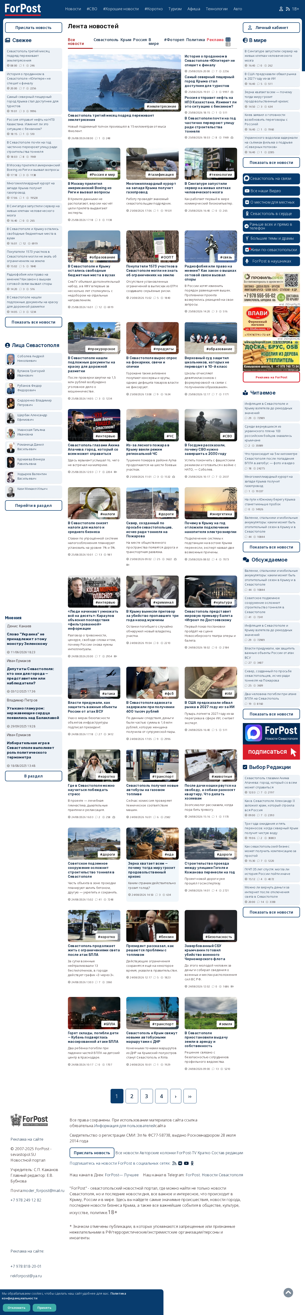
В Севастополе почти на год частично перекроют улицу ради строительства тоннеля (210, 124)
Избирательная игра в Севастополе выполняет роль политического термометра (30, 750)
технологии (222, 174)
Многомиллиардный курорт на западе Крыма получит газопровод (151, 188)
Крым (125, 39)
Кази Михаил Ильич (32, 488)
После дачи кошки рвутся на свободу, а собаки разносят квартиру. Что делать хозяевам (210, 792)
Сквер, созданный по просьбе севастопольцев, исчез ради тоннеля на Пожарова (149, 529)
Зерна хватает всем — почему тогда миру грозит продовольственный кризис (151, 870)
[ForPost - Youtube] (186, 1163)
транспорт (164, 776)
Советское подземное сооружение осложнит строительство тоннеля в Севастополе (91, 870)
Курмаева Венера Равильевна (31, 461)
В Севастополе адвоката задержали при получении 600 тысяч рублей (150, 707)
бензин (167, 936)
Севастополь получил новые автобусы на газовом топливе (152, 790)
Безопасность (220, 936)
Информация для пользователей (124, 1125)
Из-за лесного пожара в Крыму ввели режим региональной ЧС (148, 449)
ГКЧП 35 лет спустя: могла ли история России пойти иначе (267, 871)
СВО (228, 436)
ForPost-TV (186, 1152)
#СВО (92, 8)
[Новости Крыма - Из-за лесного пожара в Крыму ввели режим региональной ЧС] (152, 411)
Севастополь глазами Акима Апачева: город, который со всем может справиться (94, 449)
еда (170, 854)
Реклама (215, 39)
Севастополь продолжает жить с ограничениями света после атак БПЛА (94, 950)
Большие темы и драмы (272, 238)
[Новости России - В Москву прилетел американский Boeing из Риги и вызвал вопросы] (94, 150)
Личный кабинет (272, 27)
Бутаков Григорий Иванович (31, 373)
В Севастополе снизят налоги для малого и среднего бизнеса (88, 527)
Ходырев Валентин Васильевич (32, 476)
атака (110, 693)
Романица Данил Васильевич (30, 446)
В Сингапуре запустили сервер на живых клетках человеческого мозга (208, 188)
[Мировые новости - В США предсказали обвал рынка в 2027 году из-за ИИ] (211, 669)
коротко (108, 776)
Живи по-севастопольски (273, 250)
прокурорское (102, 349)
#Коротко (154, 8)
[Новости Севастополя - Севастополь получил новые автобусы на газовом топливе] (152, 751)
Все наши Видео (265, 191)
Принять (44, 1307)
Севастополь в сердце (271, 213)
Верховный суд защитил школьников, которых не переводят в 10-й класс (207, 362)
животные (223, 776)
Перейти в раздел (33, 505)
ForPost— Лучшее (122, 1174)
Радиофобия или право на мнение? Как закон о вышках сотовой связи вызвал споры (210, 272)
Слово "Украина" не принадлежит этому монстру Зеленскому (27, 639)
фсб (170, 693)
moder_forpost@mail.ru (43, 1190)
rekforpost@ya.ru (26, 1275)
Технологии (217, 8)
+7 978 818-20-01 (26, 1266)
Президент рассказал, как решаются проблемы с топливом (150, 950)
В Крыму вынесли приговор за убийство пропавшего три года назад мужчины (152, 616)
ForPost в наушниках (271, 261)
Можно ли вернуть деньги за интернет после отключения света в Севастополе (267, 892)
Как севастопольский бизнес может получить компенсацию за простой (270, 851)
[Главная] (23, 6)
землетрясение (162, 106)
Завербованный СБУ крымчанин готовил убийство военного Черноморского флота (205, 952)
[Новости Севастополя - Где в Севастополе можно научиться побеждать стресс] (94, 751)
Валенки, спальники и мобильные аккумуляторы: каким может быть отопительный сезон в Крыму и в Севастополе (271, 524)
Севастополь (106, 39)
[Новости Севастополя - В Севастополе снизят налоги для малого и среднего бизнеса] (94, 489)
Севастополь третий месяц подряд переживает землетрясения (28, 55)
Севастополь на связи (270, 178)
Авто (238, 8)
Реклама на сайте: (27, 1251)
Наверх (289, 1293)
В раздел (33, 776)
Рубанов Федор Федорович (29, 387)
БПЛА (110, 1024)
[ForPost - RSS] (174, 1163)
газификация (162, 174)
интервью (106, 436)
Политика (195, 39)
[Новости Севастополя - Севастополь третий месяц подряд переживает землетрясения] (124, 56)
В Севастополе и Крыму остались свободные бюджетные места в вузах (91, 270)
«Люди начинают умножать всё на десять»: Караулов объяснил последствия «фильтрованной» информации (93, 620)
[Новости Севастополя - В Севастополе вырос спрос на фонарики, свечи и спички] (152, 324)
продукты (165, 349)
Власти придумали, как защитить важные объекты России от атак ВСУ (92, 707)
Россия (140, 39)
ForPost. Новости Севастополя (214, 1174)
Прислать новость (33, 27)
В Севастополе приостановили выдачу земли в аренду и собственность (206, 1039)
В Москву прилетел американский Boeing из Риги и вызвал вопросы (90, 188)
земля (227, 1024)
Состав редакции (227, 1152)
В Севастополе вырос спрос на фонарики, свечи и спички (151, 362)
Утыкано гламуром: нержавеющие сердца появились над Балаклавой (33, 713)
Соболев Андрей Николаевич (30, 358)
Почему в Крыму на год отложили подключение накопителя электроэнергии (211, 527)
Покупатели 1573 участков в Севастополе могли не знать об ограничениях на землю (152, 270)
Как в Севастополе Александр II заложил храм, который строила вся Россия (270, 805)
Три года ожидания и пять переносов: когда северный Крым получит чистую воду (271, 828)
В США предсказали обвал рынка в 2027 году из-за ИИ (209, 705)
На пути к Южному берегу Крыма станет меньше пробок (270, 501)
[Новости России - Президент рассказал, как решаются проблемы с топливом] (152, 912)
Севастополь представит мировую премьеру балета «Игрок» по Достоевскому (209, 616)
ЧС (171, 436)
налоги (109, 514)
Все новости (76, 41)
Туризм (175, 8)
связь (227, 257)
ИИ (229, 693)
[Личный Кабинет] (281, 9)
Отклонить (16, 1307)
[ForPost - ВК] (180, 1163)
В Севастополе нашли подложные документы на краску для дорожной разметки (91, 364)
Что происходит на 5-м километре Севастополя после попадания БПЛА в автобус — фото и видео (271, 458)
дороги (167, 514)
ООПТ (168, 257)
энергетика (222, 514)
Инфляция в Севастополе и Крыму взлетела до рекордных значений (268, 408)
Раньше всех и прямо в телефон (270, 226)
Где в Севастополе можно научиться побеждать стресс (91, 790)
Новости (73, 8)
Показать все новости (33, 322)
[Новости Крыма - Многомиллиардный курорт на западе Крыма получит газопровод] (152, 150)
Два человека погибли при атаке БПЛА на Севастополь (270, 696)
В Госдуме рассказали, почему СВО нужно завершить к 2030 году (205, 449)
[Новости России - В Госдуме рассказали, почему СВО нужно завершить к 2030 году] (211, 411)
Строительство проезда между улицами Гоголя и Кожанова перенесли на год (210, 868)
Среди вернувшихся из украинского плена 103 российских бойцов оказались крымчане (268, 433)
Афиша (194, 8)
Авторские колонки (158, 1152)
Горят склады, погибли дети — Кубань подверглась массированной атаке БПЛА (93, 1037)
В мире (154, 41)
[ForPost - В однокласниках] (192, 1163)
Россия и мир (103, 174)
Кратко (204, 1152)
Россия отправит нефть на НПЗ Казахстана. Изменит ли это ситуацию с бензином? (211, 102)
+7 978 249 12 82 (25, 1200)
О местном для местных (272, 202)
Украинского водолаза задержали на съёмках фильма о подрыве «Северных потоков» (271, 142)
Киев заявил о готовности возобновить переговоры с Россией (266, 119)
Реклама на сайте (26, 1139)
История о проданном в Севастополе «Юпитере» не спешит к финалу (210, 60)
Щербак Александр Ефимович (32, 417)
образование (103, 257)
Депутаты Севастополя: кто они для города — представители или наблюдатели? (30, 676)
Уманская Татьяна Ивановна (31, 432)
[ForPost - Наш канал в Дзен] (195, 1163)
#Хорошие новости (121, 8)
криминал (165, 602)
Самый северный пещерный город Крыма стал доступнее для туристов (209, 81)
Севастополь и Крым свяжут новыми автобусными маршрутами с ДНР (152, 1037)
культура (224, 602)
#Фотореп (174, 39)
